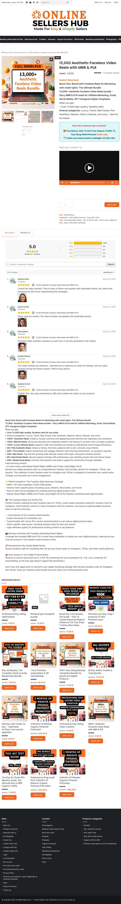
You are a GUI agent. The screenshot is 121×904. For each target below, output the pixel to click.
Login (5, 855)
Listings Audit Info (10, 847)
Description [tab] (10, 233)
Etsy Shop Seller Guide (72, 220)
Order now (102, 134)
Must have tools (31, 39)
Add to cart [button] (9, 628)
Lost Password (8, 858)
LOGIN (115, 2)
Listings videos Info (10, 851)
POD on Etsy (47, 858)
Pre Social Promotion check (13, 869)
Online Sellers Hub (41, 900)
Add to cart (111, 205)
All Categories (8, 836)
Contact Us (7, 840)
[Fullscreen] (116, 182)
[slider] (87, 182)
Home (6, 52)
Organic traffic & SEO (92, 840)
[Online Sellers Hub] (60, 20)
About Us (6, 825)
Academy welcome (10, 829)
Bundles (87, 825)
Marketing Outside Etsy (95, 39)
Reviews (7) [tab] (25, 233)
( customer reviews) (111, 73)
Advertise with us (9, 833)
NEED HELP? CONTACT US (70, 147)
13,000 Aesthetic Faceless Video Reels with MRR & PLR (57, 285)
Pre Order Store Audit (11, 866)
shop (66, 223)
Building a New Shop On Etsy (53, 829)
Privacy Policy (8, 873)
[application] (89, 168)
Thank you (7, 890)
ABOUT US (98, 2)
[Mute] (112, 182)
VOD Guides (79, 39)
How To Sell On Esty (90, 220)
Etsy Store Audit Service (93, 836)
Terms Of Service (9, 886)
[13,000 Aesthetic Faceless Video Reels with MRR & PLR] (33, 285)
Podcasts (51, 39)
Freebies (42, 39)
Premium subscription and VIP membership (100, 844)
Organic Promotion (65, 39)
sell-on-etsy (103, 220)
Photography (111, 39)
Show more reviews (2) (60, 415)
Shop (5, 883)
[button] (89, 168)
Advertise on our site (57, 900)
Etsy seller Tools (93, 217)
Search (111, 264)
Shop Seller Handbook (77, 223)
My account (7, 862)
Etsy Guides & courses (17, 52)
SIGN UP (108, 2)
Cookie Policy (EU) (10, 844)
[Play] (62, 182)
